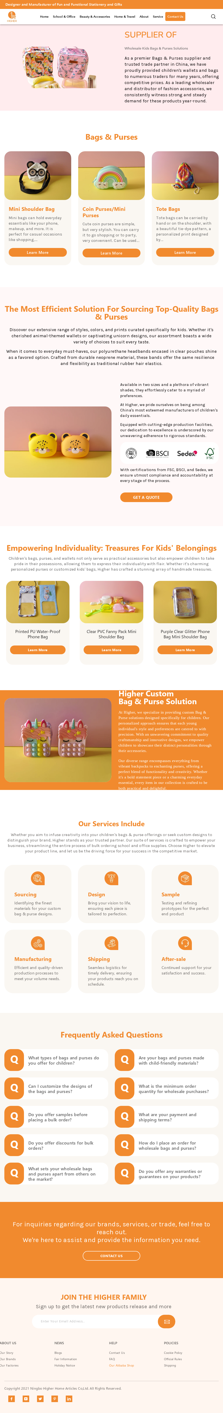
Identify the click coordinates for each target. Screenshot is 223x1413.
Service (158, 17)
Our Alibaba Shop (121, 1365)
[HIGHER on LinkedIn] (69, 1399)
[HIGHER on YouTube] (26, 1399)
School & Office (64, 17)
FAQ (112, 1359)
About (144, 17)
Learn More (38, 252)
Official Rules (173, 1359)
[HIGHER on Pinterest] (54, 1399)
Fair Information (65, 1359)
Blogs (58, 1353)
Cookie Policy (173, 1353)
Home (44, 17)
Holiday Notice (64, 1365)
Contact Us (175, 17)
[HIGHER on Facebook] (11, 1399)
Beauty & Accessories (95, 17)
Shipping (170, 1365)
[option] (111, 4)
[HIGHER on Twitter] (40, 1399)
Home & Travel (124, 17)
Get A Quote (146, 497)
